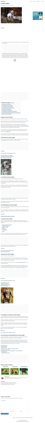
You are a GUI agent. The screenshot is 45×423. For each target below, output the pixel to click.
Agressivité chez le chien (5, 283)
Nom (2, 411)
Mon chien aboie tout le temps (5, 284)
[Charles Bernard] (2, 378)
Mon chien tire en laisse (4, 285)
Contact (42, 1)
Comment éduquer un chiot (5, 282)
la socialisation (8, 265)
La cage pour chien (4, 345)
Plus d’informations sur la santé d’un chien (7, 250)
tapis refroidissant (19, 350)
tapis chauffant (12, 350)
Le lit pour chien (3, 350)
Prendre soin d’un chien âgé (5, 251)
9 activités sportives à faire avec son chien (8, 216)
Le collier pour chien (4, 346)
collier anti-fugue (4, 351)
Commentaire (3, 400)
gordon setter (8, 131)
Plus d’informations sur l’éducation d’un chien (8, 280)
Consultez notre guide (21, 262)
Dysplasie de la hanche (5, 225)
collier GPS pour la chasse (6, 352)
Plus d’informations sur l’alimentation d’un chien (8, 153)
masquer (12, 102)
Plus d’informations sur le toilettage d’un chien (8, 332)
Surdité (3, 231)
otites (2, 328)
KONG (9, 348)
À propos (13, 417)
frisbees (16, 348)
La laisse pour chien (4, 347)
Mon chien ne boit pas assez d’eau (6, 157)
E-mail (12, 411)
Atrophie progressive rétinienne (7, 224)
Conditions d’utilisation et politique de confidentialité (24, 417)
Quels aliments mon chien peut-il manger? (7, 156)
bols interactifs (12, 348)
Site (21, 411)
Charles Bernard (4, 5)
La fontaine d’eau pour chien (5, 349)
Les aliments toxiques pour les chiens (6, 155)
